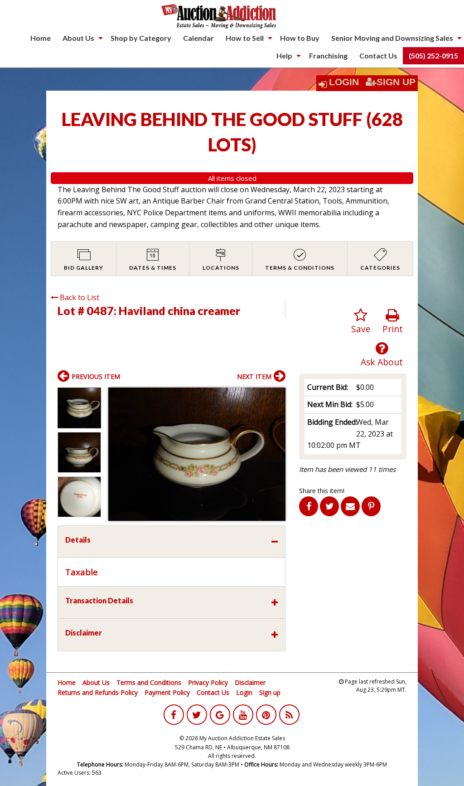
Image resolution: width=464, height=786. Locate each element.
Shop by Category (141, 38)
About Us (78, 38)
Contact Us (378, 55)
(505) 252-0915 (433, 55)
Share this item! (321, 490)
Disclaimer (250, 682)
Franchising (328, 55)
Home (40, 38)
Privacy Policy (208, 682)
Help (284, 55)
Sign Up (396, 82)
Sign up (269, 692)
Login (344, 82)
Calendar (198, 38)
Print (392, 329)
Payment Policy (167, 692)
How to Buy (299, 38)
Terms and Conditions (148, 682)
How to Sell (245, 38)
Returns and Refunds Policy (98, 692)
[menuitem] (40, 38)
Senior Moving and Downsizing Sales (392, 38)
